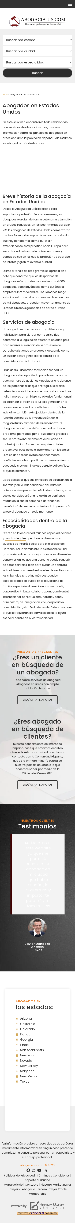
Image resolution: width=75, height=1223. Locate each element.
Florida (25, 1034)
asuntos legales (15, 538)
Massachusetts (32, 1050)
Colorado (27, 1029)
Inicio (5, 94)
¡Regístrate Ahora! (37, 700)
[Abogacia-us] (37, 21)
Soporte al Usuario (37, 1180)
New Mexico (29, 1076)
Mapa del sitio (13, 1185)
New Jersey (29, 1066)
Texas (24, 1081)
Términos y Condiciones (53, 1176)
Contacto (31, 1185)
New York (27, 1055)
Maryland (27, 1071)
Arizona (26, 1018)
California (27, 1024)
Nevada (26, 1060)
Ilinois (24, 1045)
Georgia (26, 1039)
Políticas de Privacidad (19, 1176)
